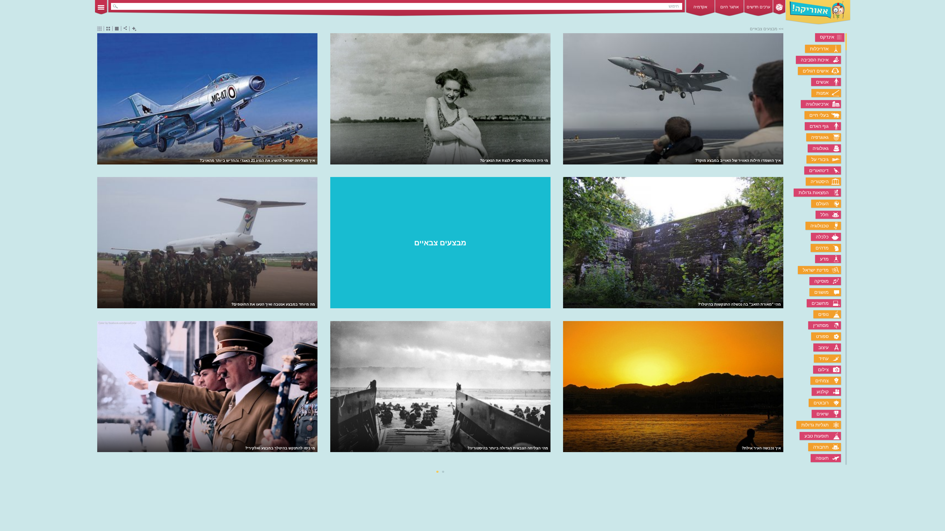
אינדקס (827, 37)
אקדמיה (700, 7)
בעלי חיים (819, 115)
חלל (824, 214)
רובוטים (821, 402)
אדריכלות (819, 48)
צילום (823, 369)
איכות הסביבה (815, 59)
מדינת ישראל (816, 270)
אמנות (822, 93)
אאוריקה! (818, 12)
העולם (822, 203)
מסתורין (821, 325)
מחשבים (820, 303)
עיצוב (823, 347)
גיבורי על (820, 159)
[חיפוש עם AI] (133, 29)
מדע (824, 259)
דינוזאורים (819, 170)
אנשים (822, 82)
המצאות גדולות (814, 192)
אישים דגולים (816, 71)
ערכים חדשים (758, 7)
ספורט (822, 336)
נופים (823, 314)
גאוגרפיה (820, 137)
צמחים (822, 380)
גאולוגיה (821, 148)
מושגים (821, 292)
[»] (780, 249)
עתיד (824, 358)
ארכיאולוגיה (817, 104)
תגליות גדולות (815, 425)
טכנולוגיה (819, 225)
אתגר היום (729, 7)
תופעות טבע (816, 436)
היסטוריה (820, 181)
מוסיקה (821, 281)
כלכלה (822, 236)
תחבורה (821, 447)
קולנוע (823, 391)
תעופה (822, 458)
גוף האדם (819, 126)
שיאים (823, 413)
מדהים (822, 248)
